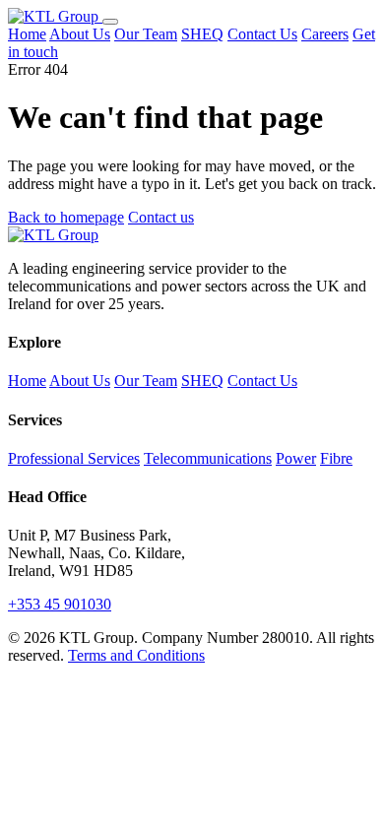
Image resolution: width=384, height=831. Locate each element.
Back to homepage (66, 217)
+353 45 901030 (59, 604)
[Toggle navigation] (110, 22)
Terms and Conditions (136, 655)
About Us (79, 34)
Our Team (145, 34)
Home (27, 34)
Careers (325, 34)
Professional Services (74, 458)
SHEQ (202, 34)
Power (296, 458)
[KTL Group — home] (55, 16)
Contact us (161, 217)
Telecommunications (208, 458)
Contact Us (262, 34)
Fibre (336, 458)
